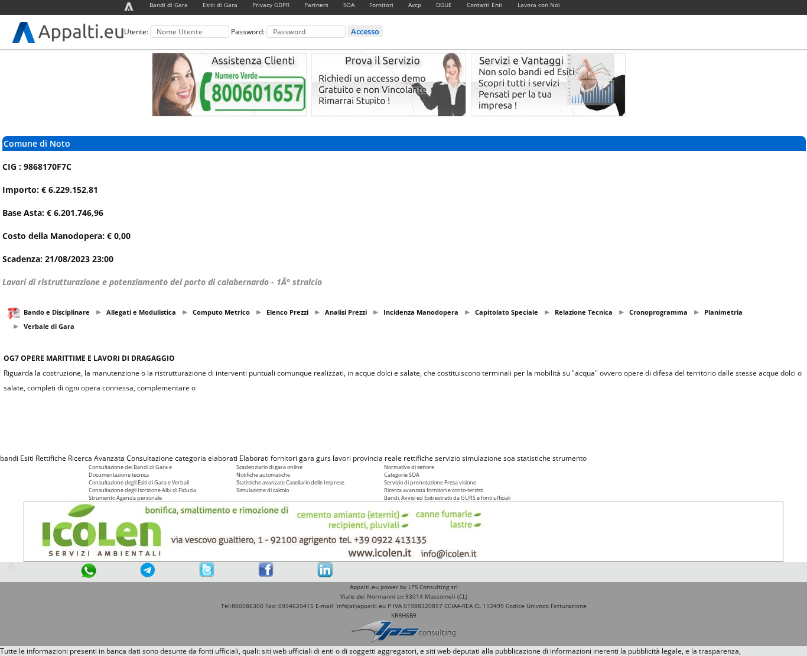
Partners (316, 5)
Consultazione (149, 458)
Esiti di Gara (220, 5)
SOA (348, 5)
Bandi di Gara (168, 5)
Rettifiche (50, 458)
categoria (190, 458)
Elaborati (254, 458)
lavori (342, 458)
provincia (368, 458)
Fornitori (381, 5)
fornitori (284, 458)
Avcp (414, 5)
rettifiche (418, 458)
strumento (569, 458)
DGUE (444, 5)
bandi (9, 458)
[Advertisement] (403, 423)
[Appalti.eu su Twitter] (206, 575)
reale (393, 458)
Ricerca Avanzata (96, 458)
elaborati (222, 458)
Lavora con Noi (539, 5)
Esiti (27, 458)
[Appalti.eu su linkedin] (325, 575)
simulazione (482, 458)
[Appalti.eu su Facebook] (266, 575)
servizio (447, 458)
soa (509, 458)
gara (306, 458)
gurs (323, 458)
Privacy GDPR (270, 5)
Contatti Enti (485, 5)
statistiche (534, 458)
